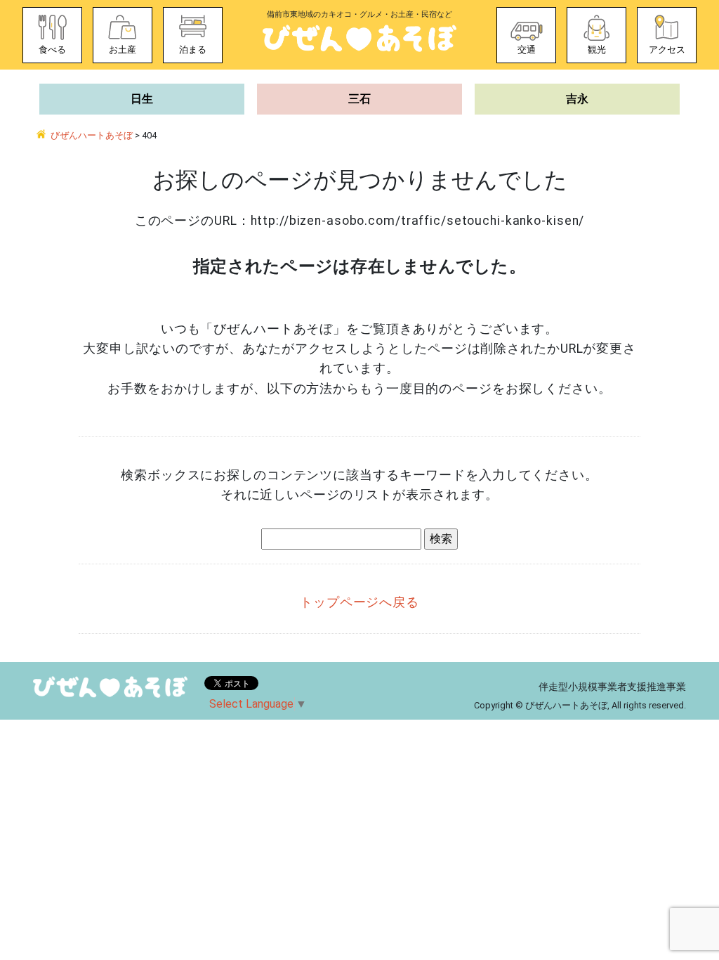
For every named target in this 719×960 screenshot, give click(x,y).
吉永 (577, 98)
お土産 (122, 49)
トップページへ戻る (359, 602)
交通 (526, 49)
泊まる (192, 49)
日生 (142, 98)
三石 (359, 98)
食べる (52, 49)
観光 (597, 49)
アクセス (667, 49)
